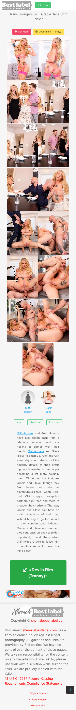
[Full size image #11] (54, 277)
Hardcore (35, 422)
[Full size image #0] (22, 58)
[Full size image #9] (54, 233)
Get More (23, 31)
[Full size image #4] (22, 145)
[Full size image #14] (38, 364)
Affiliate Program (38, 699)
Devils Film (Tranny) (50, 31)
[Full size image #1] (54, 58)
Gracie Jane (48, 409)
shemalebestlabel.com (48, 620)
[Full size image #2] (22, 101)
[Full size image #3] (54, 101)
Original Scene (38, 693)
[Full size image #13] (54, 320)
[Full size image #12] (22, 320)
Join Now (42, 5)
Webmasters (38, 705)
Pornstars (54, 422)
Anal (18, 422)
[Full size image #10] (22, 277)
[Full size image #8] (22, 233)
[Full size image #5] (54, 145)
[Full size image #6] (22, 189)
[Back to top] (70, 690)
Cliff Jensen (28, 409)
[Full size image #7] (54, 189)
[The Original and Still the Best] (38, 597)
